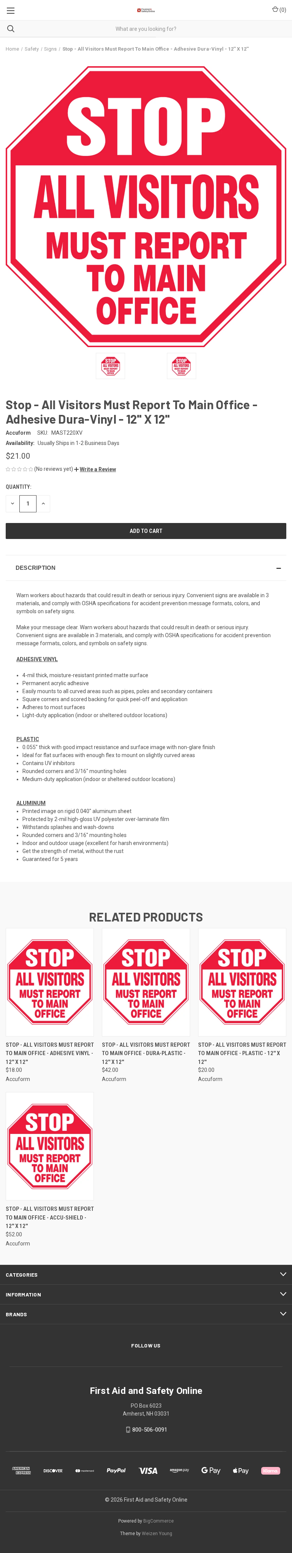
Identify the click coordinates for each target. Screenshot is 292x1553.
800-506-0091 (149, 1429)
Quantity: (18, 487)
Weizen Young (157, 1533)
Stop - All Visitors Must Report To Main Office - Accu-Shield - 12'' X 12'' (50, 1217)
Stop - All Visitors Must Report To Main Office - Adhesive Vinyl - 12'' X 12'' (50, 1053)
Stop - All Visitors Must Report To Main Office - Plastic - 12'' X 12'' (242, 1053)
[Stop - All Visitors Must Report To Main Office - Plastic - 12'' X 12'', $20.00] (242, 982)
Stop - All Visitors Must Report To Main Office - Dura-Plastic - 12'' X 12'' (146, 1053)
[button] (95, 469)
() (282, 10)
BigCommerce (158, 1521)
